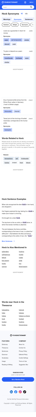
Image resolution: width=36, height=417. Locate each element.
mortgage (19, 58)
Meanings (6, 19)
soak (14, 44)
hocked (21, 319)
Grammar (4, 354)
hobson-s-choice (24, 316)
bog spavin (5, 260)
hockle (21, 254)
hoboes (21, 313)
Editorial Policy (23, 354)
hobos (4, 316)
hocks (4, 263)
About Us (21, 344)
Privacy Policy (23, 351)
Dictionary (5, 344)
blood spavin (23, 266)
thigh (21, 162)
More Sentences (7, 241)
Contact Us (22, 348)
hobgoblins (5, 310)
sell (17, 158)
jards (20, 260)
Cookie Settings (23, 358)
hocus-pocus (23, 325)
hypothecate (9, 58)
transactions (9, 158)
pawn (6, 40)
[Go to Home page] (10, 2)
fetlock (28, 162)
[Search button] (31, 7)
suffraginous (6, 254)
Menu (31, 2)
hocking (21, 251)
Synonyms (17, 19)
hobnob (21, 310)
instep (21, 257)
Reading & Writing (7, 364)
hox (20, 263)
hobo (3, 313)
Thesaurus (5, 348)
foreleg (7, 162)
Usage (4, 361)
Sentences (29, 19)
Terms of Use (23, 361)
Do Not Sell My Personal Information (18, 399)
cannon (4, 266)
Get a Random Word (18, 379)
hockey (4, 322)
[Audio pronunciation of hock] (22, 14)
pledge (26, 40)
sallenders (5, 251)
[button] (25, 2)
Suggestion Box (23, 364)
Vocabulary (5, 358)
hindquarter (25, 158)
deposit (7, 44)
